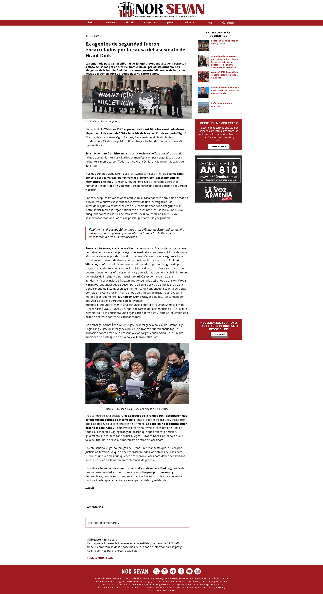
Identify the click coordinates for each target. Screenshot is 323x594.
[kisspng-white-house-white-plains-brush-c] (197, 571)
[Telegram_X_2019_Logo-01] (173, 571)
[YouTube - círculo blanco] (189, 571)
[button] (110, 23)
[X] (156, 571)
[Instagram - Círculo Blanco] (164, 571)
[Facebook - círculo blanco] (181, 571)
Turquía (89, 487)
